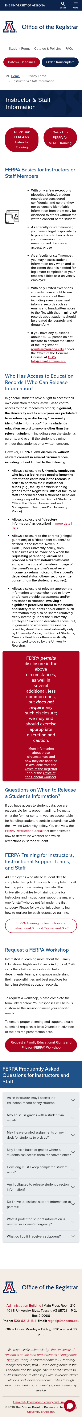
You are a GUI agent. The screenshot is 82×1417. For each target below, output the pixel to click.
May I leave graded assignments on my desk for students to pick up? (35, 1135)
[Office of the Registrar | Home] (41, 26)
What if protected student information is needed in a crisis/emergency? (36, 1221)
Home (15, 76)
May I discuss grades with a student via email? (35, 1117)
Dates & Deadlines (21, 62)
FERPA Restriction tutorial (24, 831)
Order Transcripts (58, 62)
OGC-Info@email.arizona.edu (48, 359)
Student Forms (19, 49)
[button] (70, 1406)
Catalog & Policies (47, 49)
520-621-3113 (24, 1321)
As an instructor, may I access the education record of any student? (31, 1100)
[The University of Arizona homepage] (24, 5)
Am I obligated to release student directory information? (38, 1187)
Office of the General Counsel (40, 775)
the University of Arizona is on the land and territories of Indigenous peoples (41, 1355)
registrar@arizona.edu (47, 349)
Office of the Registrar (41, 769)
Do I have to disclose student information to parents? (39, 1204)
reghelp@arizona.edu (63, 1321)
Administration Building (24, 1305)
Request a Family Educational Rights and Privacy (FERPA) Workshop (41, 1045)
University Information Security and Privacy (41, 1402)
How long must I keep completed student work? (37, 1169)
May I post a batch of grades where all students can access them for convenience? (39, 1152)
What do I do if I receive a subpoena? (34, 1236)
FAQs (69, 49)
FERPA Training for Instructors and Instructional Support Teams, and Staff (41, 925)
